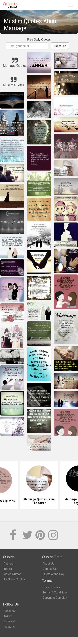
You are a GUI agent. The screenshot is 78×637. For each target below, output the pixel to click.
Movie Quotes (12, 574)
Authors (8, 563)
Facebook (10, 611)
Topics (8, 569)
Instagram (10, 626)
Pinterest (9, 621)
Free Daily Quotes (39, 39)
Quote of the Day (53, 574)
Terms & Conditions (55, 592)
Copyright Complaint (55, 597)
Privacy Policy (51, 587)
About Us (48, 563)
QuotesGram (10, 5)
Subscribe (60, 46)
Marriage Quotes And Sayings (39, 501)
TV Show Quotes (14, 579)
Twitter (8, 616)
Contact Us (50, 569)
